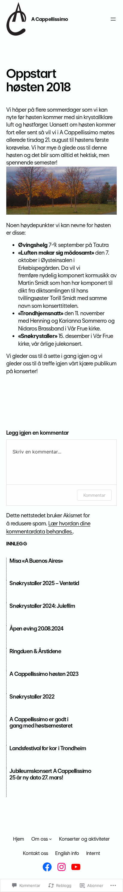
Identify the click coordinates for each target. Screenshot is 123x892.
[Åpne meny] (113, 19)
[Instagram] (61, 867)
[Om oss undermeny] (50, 838)
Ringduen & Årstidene (35, 651)
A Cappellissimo (49, 19)
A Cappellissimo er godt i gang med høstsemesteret (41, 722)
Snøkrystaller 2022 (32, 696)
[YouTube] (75, 867)
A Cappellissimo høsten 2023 (44, 674)
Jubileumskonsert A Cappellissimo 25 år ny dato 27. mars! (50, 774)
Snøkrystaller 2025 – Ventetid (44, 583)
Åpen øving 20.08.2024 (37, 628)
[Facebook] (47, 867)
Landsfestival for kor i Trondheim (48, 748)
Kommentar (94, 495)
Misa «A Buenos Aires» (36, 561)
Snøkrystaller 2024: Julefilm (42, 606)
